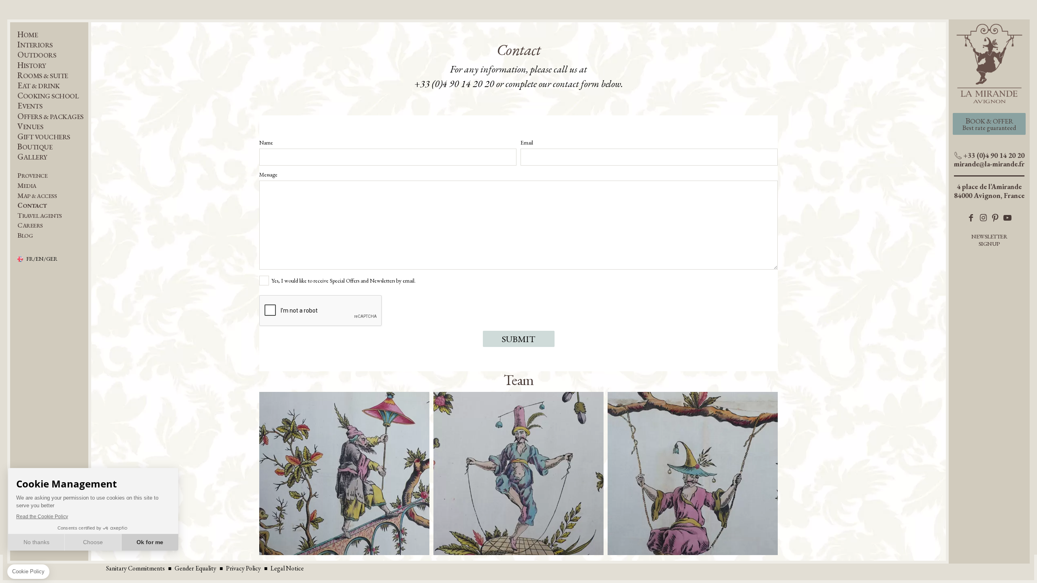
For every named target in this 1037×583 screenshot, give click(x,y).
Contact (32, 205)
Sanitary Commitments (135, 568)
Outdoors (36, 55)
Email (527, 142)
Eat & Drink (38, 86)
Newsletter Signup (989, 239)
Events (29, 106)
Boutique (34, 147)
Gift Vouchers (43, 137)
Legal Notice (287, 568)
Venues (30, 126)
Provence (32, 175)
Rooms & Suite (42, 75)
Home (27, 35)
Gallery (32, 157)
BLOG (25, 235)
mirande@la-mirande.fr (989, 163)
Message (268, 174)
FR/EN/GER (42, 259)
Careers (30, 225)
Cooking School (48, 96)
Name (266, 142)
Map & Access (37, 195)
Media (26, 185)
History (31, 65)
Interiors (35, 45)
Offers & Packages (50, 116)
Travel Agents (39, 215)
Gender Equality (195, 568)
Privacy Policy (243, 568)
